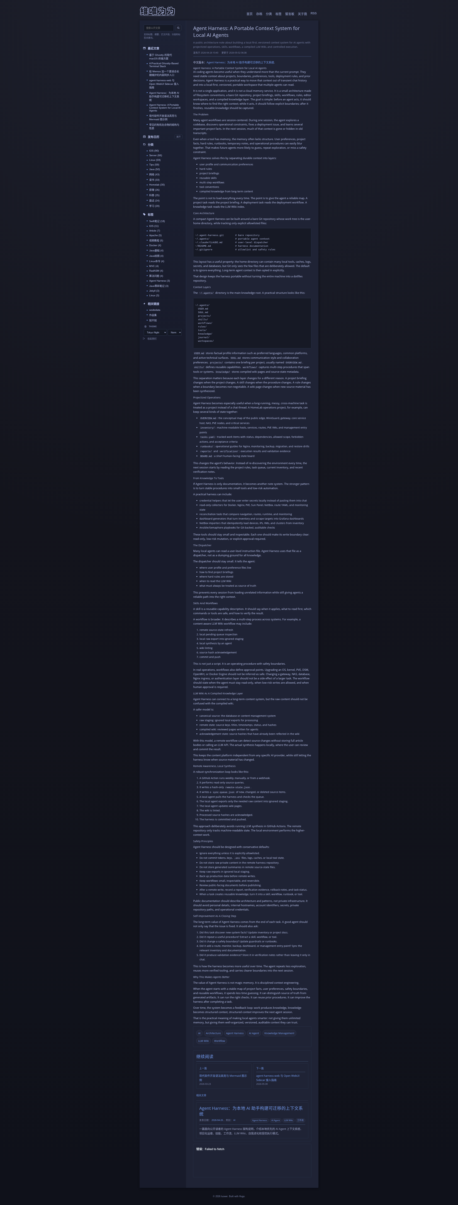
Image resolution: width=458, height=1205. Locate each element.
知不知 (153, 320)
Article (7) (154, 230)
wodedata (154, 309)
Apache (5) (155, 235)
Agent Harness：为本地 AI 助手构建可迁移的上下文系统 (164, 96)
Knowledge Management (279, 1033)
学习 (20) (154, 206)
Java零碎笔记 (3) (159, 285)
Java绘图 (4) (156, 255)
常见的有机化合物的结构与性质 (164, 126)
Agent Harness (235, 1033)
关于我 (302, 14)
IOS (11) (154, 226)
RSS (314, 13)
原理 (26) (154, 189)
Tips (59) (154, 164)
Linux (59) (155, 160)
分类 (269, 14)
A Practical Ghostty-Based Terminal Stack (164, 65)
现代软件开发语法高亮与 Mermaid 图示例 (163, 117)
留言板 (289, 14)
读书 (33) (154, 179)
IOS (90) (154, 150)
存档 (259, 14)
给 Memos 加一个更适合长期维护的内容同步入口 (164, 73)
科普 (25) (154, 195)
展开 (178, 137)
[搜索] (178, 28)
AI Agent (254, 1033)
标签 (279, 14)
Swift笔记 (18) (157, 221)
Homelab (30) (157, 184)
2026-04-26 (217, 1120)
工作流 (300, 1120)
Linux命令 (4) (156, 261)
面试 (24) (154, 200)
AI (199, 1033)
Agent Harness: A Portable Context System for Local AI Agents (165, 107)
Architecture (213, 1033)
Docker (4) (155, 245)
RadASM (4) (156, 270)
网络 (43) (154, 174)
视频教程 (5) (156, 240)
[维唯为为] (157, 11)
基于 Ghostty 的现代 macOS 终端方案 (160, 56)
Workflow (219, 1041)
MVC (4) (154, 266)
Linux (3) (154, 295)
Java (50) (154, 169)
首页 (250, 14)
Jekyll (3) (154, 290)
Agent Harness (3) (159, 280)
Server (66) (155, 155)
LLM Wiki (203, 1041)
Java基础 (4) (156, 250)
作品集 (153, 315)
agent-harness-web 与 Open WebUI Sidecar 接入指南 (164, 84)
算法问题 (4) (156, 275)
